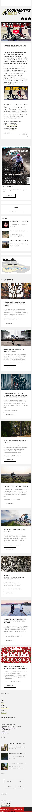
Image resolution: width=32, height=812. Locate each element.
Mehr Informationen (10, 811)
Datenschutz (4, 733)
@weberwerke (13, 126)
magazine (9, 781)
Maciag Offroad (5, 805)
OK (28, 809)
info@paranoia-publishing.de (9, 728)
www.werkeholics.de (12, 125)
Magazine (3, 712)
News (2, 702)
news (20, 781)
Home (2, 700)
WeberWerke (12, 130)
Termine (3, 710)
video (19, 786)
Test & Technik (5, 707)
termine (9, 786)
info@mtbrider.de (6, 729)
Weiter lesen (9, 195)
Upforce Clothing (5, 803)
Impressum (4, 731)
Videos (3, 705)
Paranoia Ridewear (6, 800)
